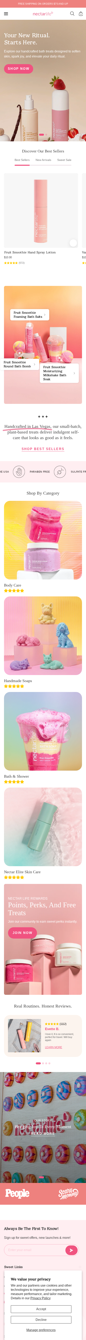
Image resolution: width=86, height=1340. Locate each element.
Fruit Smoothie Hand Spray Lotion (30, 252)
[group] (43, 4)
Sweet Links (13, 1267)
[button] (72, 14)
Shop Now (18, 68)
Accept (41, 1309)
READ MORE (43, 1133)
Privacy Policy (40, 1298)
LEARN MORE (53, 1047)
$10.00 (8, 257)
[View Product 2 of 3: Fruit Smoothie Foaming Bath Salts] (30, 326)
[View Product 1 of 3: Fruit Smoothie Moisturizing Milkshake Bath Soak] (59, 358)
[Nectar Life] (43, 13)
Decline (41, 1319)
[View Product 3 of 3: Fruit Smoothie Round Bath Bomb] (19, 353)
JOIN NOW (22, 933)
